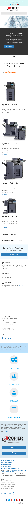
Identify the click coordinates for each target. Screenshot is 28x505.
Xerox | (3, 472)
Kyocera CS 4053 (8, 240)
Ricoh (13, 472)
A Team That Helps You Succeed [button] (13, 56)
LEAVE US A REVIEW (7, 493)
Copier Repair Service (6, 462)
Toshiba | (7, 472)
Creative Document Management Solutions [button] (14, 56)
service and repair (11, 426)
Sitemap (6, 431)
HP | (11, 472)
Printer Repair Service (6, 464)
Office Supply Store (6, 466)
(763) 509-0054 (15, 3)
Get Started (4, 115)
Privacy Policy (13, 503)
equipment (21, 285)
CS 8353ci (19, 240)
